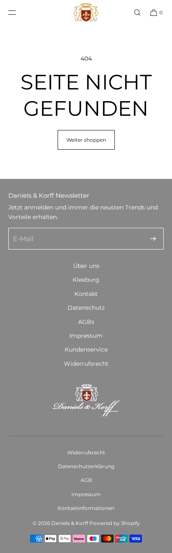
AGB (86, 480)
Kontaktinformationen (86, 508)
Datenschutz (86, 307)
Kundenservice (86, 349)
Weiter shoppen (86, 140)
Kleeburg (86, 279)
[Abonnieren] (153, 239)
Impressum (86, 335)
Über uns (86, 266)
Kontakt (86, 294)
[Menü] (18, 12)
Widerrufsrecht (86, 363)
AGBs (86, 322)
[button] (134, 12)
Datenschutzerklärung (86, 466)
